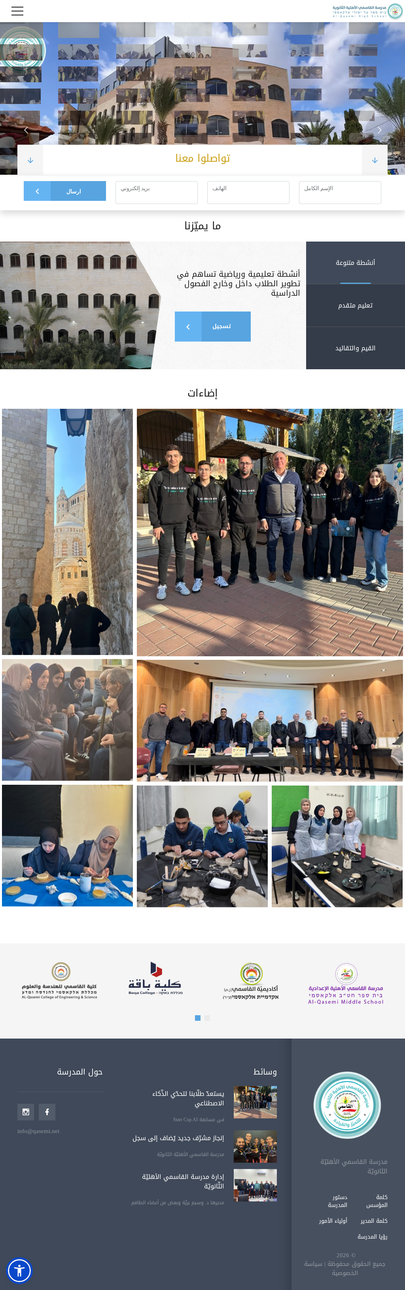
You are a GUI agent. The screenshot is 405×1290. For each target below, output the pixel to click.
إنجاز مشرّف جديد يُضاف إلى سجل (178, 1138)
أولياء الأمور (333, 1221)
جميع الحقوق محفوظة (356, 1263)
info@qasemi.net (38, 1131)
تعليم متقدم (355, 305)
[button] (198, 1018)
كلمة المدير (374, 1221)
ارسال (73, 191)
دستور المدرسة (337, 1201)
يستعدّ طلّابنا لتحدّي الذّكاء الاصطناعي (188, 1098)
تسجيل (221, 326)
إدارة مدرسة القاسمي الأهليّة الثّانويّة (183, 1181)
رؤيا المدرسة (373, 1236)
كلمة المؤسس (377, 1201)
